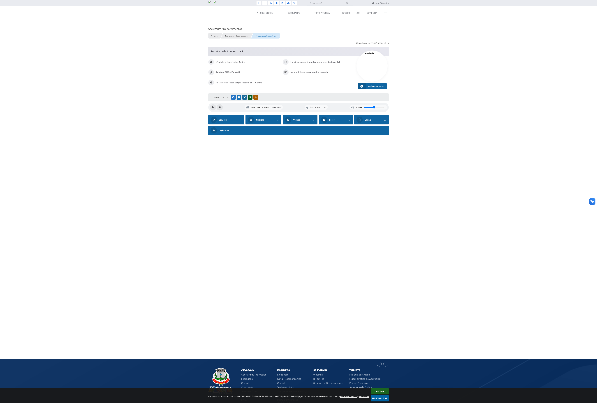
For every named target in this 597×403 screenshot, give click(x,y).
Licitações (282, 374)
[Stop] (220, 107)
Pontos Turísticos (358, 383)
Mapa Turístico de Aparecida (364, 378)
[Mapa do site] (288, 3)
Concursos (247, 387)
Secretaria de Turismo (361, 387)
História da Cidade (359, 374)
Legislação (247, 378)
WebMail (318, 374)
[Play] (213, 107)
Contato (245, 383)
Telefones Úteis (285, 387)
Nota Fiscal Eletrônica (289, 378)
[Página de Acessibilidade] (294, 3)
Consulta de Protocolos (253, 374)
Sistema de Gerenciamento (328, 383)
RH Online (318, 378)
